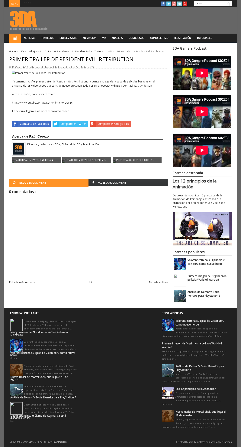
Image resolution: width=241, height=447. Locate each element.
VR (104, 38)
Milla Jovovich (36, 67)
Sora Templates (196, 442)
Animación (89, 38)
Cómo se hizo (159, 38)
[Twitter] (168, 4)
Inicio (92, 282)
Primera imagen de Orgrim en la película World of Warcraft (207, 278)
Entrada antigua (158, 282)
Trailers (47, 38)
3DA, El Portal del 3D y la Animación (48, 441)
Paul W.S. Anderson (55, 67)
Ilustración (182, 38)
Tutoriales (204, 38)
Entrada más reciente (22, 282)
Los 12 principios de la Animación (195, 389)
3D (26, 67)
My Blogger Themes (221, 442)
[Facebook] (163, 4)
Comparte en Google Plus (113, 123)
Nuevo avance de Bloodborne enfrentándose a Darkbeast (39, 333)
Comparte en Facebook (34, 123)
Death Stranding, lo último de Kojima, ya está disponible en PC (38, 417)
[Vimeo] (179, 4)
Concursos (136, 38)
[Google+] (174, 4)
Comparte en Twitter (73, 123)
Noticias (30, 38)
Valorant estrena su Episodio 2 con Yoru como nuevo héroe (206, 261)
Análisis (117, 38)
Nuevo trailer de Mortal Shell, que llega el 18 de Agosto (39, 378)
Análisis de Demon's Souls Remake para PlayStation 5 (204, 293)
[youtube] (185, 4)
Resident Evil (72, 67)
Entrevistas (68, 38)
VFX (92, 67)
